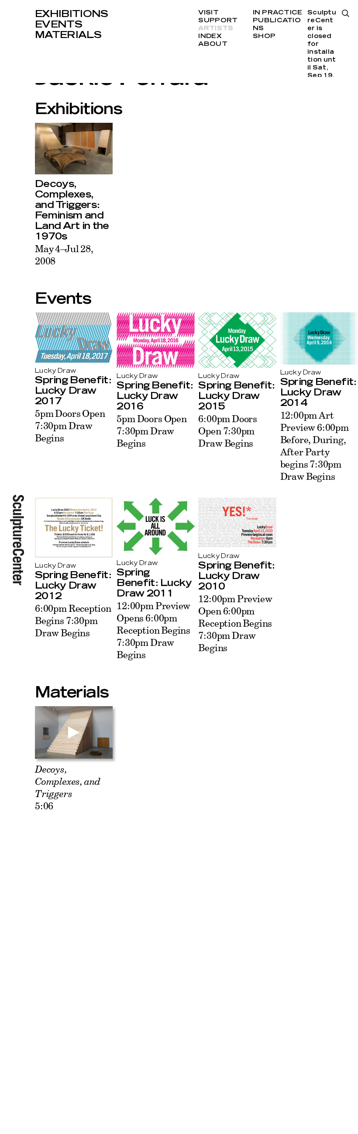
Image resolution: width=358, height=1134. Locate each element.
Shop (264, 36)
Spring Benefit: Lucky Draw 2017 (73, 390)
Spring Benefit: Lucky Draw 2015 (236, 396)
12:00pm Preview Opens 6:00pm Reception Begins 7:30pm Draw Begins (153, 630)
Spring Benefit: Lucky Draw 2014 (318, 392)
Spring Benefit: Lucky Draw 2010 (236, 576)
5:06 (67, 787)
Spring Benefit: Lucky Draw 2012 (73, 585)
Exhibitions (71, 14)
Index (209, 36)
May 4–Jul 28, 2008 (64, 254)
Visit (208, 13)
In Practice (277, 13)
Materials (68, 35)
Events (58, 24)
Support (218, 20)
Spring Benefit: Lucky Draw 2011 (154, 583)
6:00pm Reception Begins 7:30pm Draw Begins (73, 620)
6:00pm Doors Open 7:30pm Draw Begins (227, 430)
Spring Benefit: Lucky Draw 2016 (155, 396)
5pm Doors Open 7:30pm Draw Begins (70, 425)
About (212, 44)
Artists (215, 28)
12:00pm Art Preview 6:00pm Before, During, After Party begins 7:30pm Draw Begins (314, 445)
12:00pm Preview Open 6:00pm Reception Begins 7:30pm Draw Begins (235, 623)
